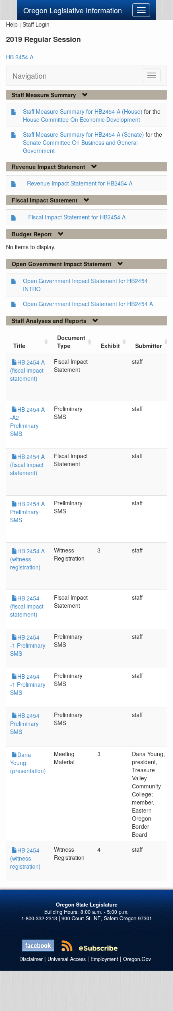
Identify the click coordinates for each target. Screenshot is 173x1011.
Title (19, 346)
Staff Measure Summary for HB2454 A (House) (82, 111)
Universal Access (66, 959)
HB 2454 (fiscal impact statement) (26, 606)
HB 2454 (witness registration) (25, 858)
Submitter (148, 346)
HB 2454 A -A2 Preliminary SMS (27, 421)
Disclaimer (31, 959)
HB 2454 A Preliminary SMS (27, 512)
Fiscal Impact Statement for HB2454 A (77, 217)
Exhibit (110, 346)
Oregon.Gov (137, 959)
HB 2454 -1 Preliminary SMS (27, 645)
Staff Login (36, 24)
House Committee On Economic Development (81, 119)
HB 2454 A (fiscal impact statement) (27, 370)
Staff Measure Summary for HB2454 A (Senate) (83, 134)
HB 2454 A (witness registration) (27, 559)
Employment (104, 959)
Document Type (71, 342)
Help (12, 24)
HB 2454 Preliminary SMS (24, 723)
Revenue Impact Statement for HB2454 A (79, 183)
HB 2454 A (19, 57)
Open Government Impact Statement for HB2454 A (88, 304)
